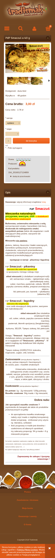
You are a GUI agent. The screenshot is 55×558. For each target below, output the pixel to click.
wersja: (9, 118)
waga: (8, 129)
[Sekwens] (22, 164)
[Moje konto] (34, 28)
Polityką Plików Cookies (27, 550)
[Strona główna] (27, 10)
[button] (7, 28)
